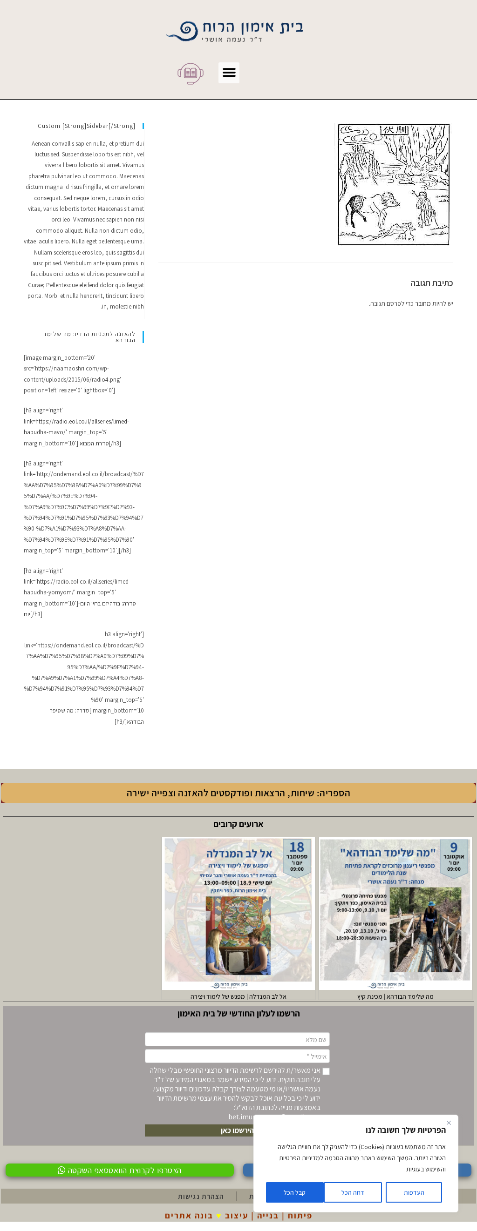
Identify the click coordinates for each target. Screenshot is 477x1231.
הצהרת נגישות (201, 1196)
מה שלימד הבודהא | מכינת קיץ (395, 996)
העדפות (414, 1192)
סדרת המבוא (94, 443)
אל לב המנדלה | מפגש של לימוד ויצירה (238, 996)
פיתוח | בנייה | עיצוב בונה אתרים (239, 1215)
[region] (355, 1163)
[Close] (448, 1122)
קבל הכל (295, 1192)
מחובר (423, 303)
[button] (228, 72)
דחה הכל (352, 1192)
